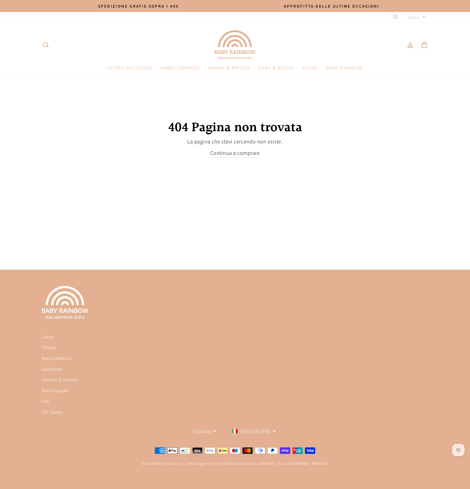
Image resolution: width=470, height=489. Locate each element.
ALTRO (310, 67)
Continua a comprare (235, 152)
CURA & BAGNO (276, 67)
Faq (45, 401)
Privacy (49, 347)
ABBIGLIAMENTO (180, 67)
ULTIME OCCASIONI (130, 67)
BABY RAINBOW (344, 67)
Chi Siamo (52, 412)
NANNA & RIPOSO (229, 67)
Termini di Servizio (60, 380)
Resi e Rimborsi (57, 358)
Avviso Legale (55, 390)
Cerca (47, 337)
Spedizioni (52, 369)
